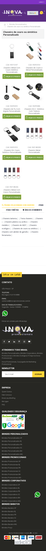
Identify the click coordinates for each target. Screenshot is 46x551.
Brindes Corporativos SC (11, 494)
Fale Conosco (7, 395)
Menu (32, 13)
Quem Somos (7, 391)
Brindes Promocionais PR (11, 468)
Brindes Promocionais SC (11, 471)
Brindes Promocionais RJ (11, 464)
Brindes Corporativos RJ (10, 488)
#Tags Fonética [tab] (12, 209)
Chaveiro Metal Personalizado (34, 151)
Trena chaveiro (26, 218)
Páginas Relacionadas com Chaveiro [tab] (19, 205)
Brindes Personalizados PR (12, 444)
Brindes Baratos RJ (9, 511)
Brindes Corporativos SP (11, 485)
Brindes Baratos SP (9, 508)
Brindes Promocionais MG (11, 477)
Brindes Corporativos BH (11, 497)
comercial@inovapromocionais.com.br (16, 301)
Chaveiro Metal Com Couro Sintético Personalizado (12, 70)
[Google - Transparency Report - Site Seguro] (23, 425)
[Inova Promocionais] (23, 330)
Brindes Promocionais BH (11, 474)
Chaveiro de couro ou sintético (25, 228)
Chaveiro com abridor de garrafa (15, 232)
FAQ (3, 404)
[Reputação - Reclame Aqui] (23, 418)
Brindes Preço (7, 527)
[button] (24, 13)
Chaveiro (39, 218)
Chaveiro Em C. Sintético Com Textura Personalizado (34, 111)
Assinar (38, 374)
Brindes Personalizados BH (12, 451)
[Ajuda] (5, 313)
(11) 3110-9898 (14, 295)
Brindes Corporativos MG (11, 501)
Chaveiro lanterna (10, 218)
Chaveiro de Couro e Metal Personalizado (34, 69)
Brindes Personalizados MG (12, 454)
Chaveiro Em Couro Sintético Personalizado (11, 151)
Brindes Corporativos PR (11, 491)
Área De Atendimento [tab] (33, 209)
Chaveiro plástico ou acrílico (16, 222)
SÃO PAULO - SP (8, 289)
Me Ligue (5, 401)
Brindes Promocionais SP (11, 461)
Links (41, 2)
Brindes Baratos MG (9, 524)
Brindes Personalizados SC (12, 448)
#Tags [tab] (41, 205)
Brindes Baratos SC (9, 518)
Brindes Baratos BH (9, 521)
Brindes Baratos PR (9, 514)
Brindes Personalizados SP (12, 438)
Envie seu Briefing (8, 398)
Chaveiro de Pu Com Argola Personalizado (11, 110)
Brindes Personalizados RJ (11, 441)
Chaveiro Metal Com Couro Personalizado (11, 191)
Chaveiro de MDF (19, 225)
